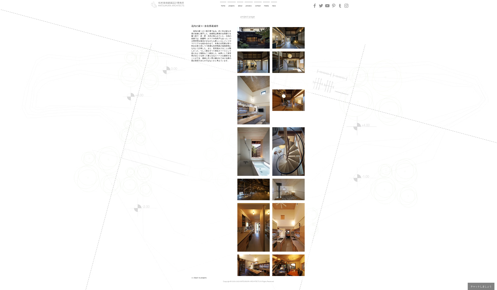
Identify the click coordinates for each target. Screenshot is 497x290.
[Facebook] (314, 5)
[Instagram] (346, 5)
